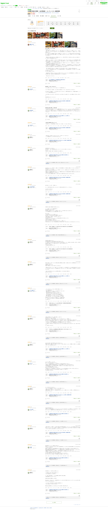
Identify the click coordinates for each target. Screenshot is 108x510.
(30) (42, 15)
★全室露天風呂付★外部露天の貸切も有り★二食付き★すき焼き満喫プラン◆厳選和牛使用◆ (59, 127)
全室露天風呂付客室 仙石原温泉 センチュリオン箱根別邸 (44, 11)
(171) (53, 15)
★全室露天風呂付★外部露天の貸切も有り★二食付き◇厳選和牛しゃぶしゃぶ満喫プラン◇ (59, 115)
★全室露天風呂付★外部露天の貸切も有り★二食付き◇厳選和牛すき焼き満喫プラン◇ (59, 413)
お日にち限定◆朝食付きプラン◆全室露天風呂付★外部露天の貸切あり (57, 79)
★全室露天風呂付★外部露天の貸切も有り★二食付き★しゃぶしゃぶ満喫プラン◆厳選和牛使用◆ (60, 140)
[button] (30, 35)
